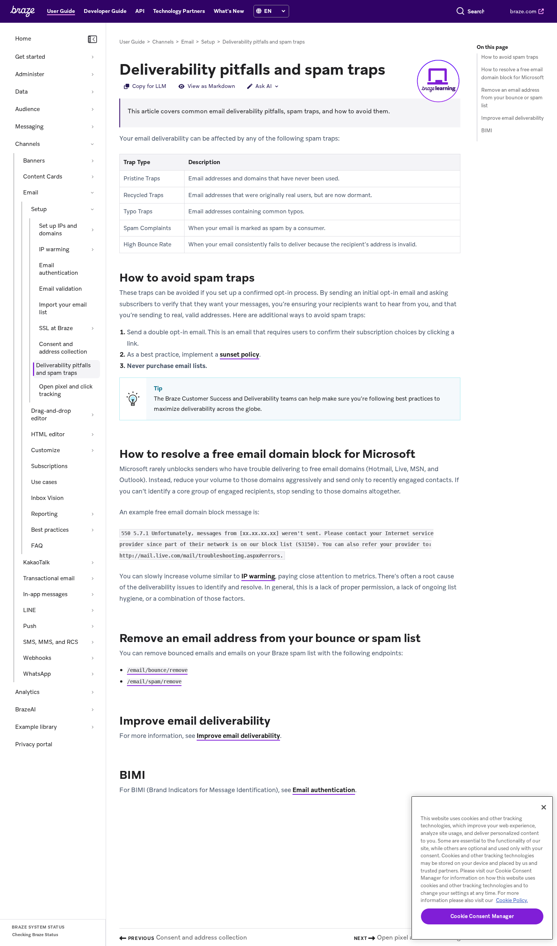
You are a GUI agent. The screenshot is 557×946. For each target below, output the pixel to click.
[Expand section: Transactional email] (92, 578)
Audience (27, 109)
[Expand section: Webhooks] (92, 658)
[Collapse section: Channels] (92, 144)
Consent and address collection (63, 348)
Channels (27, 144)
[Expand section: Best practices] (92, 529)
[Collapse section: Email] (92, 192)
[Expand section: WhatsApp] (92, 673)
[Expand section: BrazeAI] (92, 709)
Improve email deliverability (238, 735)
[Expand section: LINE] (92, 610)
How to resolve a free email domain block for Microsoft (512, 73)
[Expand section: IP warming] (92, 249)
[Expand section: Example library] (92, 726)
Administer (29, 74)
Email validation (60, 289)
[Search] (460, 11)
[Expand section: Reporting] (92, 513)
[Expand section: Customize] (92, 450)
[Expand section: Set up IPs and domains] (92, 229)
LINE (29, 610)
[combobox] (476, 11)
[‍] (258, 11)
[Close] (543, 807)
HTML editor (48, 434)
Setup (39, 209)
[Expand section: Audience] (92, 109)
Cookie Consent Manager (482, 916)
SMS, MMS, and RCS (50, 642)
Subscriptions (49, 466)
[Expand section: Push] (92, 626)
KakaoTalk (36, 562)
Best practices (50, 530)
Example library (36, 727)
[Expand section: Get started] (92, 56)
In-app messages (45, 594)
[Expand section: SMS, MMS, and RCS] (92, 642)
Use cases (44, 482)
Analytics (27, 692)
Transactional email (49, 578)
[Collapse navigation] (92, 39)
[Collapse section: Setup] (92, 209)
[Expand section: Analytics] (92, 692)
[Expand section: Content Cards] (92, 176)
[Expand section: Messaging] (92, 126)
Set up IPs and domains (58, 229)
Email (30, 192)
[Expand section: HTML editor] (92, 434)
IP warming (54, 249)
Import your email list (63, 308)
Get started (30, 57)
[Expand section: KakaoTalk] (92, 562)
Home (23, 38)
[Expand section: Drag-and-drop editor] (92, 414)
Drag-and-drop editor (51, 414)
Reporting (44, 514)
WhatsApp (37, 674)
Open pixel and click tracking (65, 390)
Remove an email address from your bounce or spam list (512, 98)
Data (21, 92)
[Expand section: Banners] (92, 160)
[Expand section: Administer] (92, 74)
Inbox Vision (47, 498)
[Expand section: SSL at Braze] (92, 328)
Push (29, 626)
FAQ (37, 546)
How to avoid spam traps (509, 57)
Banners (34, 160)
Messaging (29, 126)
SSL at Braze (56, 328)
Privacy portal (33, 744)
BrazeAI (25, 709)
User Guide (132, 42)
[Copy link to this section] (393, 68)
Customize (45, 450)
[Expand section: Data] (92, 91)
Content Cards (42, 176)
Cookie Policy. (512, 900)
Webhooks (37, 658)
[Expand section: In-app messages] (92, 594)
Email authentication (58, 269)
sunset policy (239, 354)
